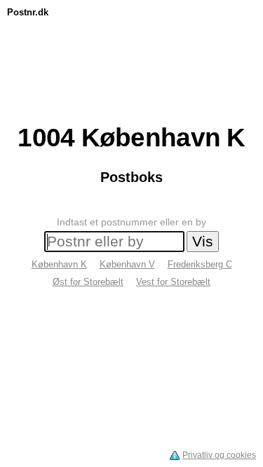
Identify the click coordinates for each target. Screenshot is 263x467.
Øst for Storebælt (88, 282)
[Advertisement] (131, 53)
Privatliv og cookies (219, 455)
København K (59, 264)
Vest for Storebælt (173, 282)
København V (127, 264)
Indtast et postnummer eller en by (131, 222)
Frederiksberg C (200, 264)
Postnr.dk (27, 12)
